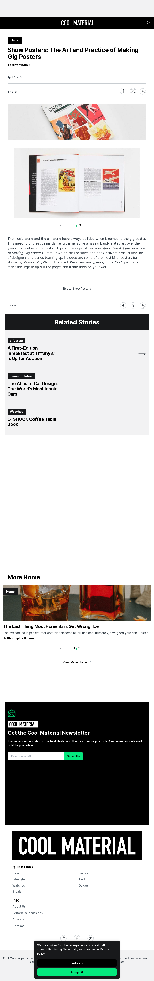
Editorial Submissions (27, 913)
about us (19, 906)
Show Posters (82, 288)
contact (18, 926)
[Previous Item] (60, 225)
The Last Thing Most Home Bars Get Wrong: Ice (51, 626)
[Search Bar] (148, 23)
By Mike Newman (19, 64)
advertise (19, 919)
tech (82, 879)
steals (16, 891)
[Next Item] (94, 225)
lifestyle (18, 879)
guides (83, 885)
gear (15, 873)
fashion (84, 873)
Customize (77, 963)
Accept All (77, 972)
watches (18, 885)
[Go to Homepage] (78, 23)
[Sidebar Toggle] (6, 23)
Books (67, 288)
